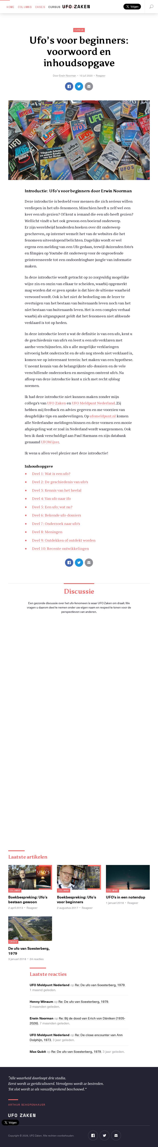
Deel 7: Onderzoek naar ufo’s (56, 523)
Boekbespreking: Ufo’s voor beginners (76, 899)
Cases (40, 7)
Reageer (100, 75)
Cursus (54, 7)
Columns (25, 7)
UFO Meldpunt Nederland (93, 403)
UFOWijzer (50, 441)
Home (11, 7)
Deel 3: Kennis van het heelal (56, 490)
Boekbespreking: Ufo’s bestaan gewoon (27, 899)
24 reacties (37, 959)
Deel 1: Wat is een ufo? (51, 473)
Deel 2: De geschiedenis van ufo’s (60, 481)
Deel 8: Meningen (47, 531)
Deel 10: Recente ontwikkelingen (60, 548)
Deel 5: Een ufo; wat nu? (52, 506)
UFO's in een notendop (125, 897)
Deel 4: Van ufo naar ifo (51, 498)
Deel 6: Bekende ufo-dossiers (56, 515)
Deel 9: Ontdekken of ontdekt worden (63, 540)
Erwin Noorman (67, 75)
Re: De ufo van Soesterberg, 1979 (100, 984)
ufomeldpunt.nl (103, 415)
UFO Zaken (56, 403)
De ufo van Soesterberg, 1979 (29, 950)
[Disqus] (79, 675)
